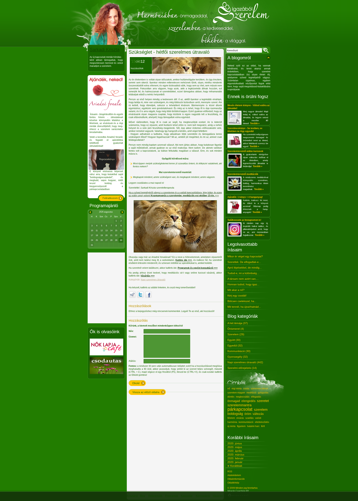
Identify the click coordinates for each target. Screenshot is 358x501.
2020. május (234, 447)
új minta (231, 426)
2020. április (234, 450)
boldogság (235, 414)
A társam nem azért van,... (243, 278)
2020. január (234, 462)
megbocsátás (242, 396)
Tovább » (255, 123)
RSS (229, 471)
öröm (247, 413)
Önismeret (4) (235, 328)
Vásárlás (218, 495)
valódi (258, 418)
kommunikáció (246, 422)
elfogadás (256, 396)
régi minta (237, 388)
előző (90, 211)
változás (258, 413)
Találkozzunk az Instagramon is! (244, 220)
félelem (231, 418)
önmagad (233, 401)
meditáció (251, 392)
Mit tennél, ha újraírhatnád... (244, 306)
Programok (171, 495)
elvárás (240, 418)
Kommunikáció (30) (238, 351)
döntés (230, 396)
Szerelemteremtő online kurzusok (245, 151)
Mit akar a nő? (235, 289)
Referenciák (155, 495)
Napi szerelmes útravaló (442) (245, 362)
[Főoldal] (179, 23)
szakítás (249, 418)
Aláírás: (132, 361)
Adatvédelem (234, 475)
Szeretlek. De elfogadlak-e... (244, 261)
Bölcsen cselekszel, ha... (241, 301)
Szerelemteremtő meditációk (242, 174)
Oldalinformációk (236, 479)
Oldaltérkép (233, 482)
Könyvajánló (203, 495)
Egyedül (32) (235, 345)
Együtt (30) (234, 339)
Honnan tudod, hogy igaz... (243, 284)
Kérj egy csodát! (236, 295)
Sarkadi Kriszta (105, 49)
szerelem (261, 410)
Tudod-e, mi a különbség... (243, 273)
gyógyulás (263, 392)
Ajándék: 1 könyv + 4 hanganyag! (245, 197)
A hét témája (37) (237, 323)
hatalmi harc (253, 426)
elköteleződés (262, 422)
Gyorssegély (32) (237, 356)
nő (228, 388)
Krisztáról (132, 495)
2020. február (235, 458)
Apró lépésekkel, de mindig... (244, 267)
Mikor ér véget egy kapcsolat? (245, 256)
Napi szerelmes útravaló (153, 279)
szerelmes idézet (259, 388)
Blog (142, 495)
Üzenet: (133, 336)
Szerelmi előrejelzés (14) (242, 367)
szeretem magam (236, 392)
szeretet (263, 401)
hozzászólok (137, 68)
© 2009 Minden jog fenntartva (242, 488)
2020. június (234, 443)
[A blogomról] (268, 58)
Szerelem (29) (235, 334)
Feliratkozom (110, 198)
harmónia (232, 422)
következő (122, 211)
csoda (246, 388)
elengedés (248, 401)
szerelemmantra (239, 405)
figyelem (241, 426)
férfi (263, 426)
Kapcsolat (186, 495)
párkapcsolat (239, 409)
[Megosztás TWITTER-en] (140, 294)
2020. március (235, 454)
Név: (131, 331)
